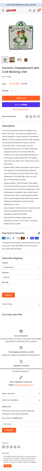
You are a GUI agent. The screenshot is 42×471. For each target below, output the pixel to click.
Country (5, 263)
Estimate (8, 295)
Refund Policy (7, 304)
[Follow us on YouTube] (19, 446)
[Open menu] (3, 10)
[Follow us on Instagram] (11, 446)
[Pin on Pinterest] (30, 116)
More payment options (21, 109)
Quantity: (5, 90)
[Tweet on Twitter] (34, 116)
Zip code (5, 282)
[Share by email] (38, 116)
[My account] (34, 10)
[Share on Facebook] (26, 116)
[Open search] (30, 10)
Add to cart (21, 98)
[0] (38, 10)
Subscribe (9, 430)
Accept (7, 466)
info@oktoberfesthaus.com (23, 385)
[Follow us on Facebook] (3, 446)
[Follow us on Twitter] (7, 446)
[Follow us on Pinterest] (15, 446)
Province (5, 272)
